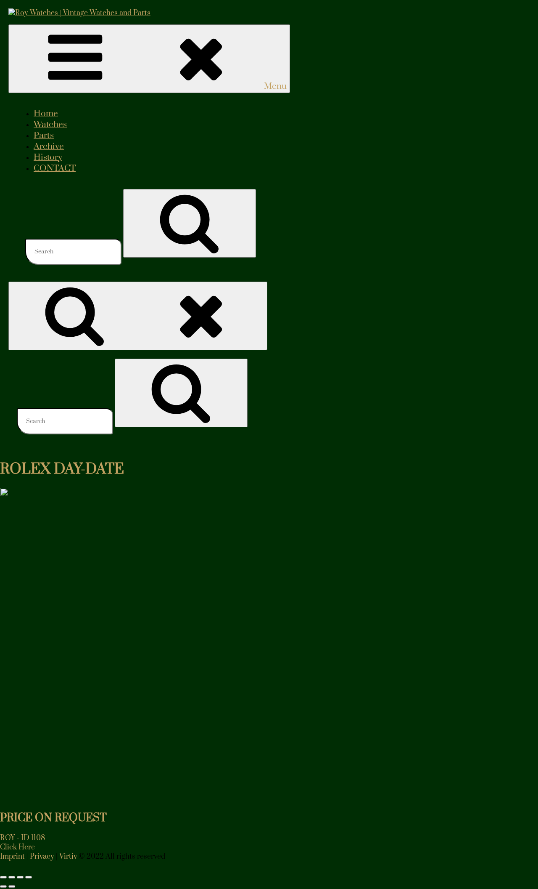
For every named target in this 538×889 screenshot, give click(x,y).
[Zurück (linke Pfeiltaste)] (3, 886)
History (48, 157)
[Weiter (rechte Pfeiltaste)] (11, 886)
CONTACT (55, 168)
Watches (50, 124)
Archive (49, 146)
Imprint (12, 856)
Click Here (17, 847)
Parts (44, 135)
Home (46, 113)
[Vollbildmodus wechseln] (11, 877)
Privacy (42, 856)
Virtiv (68, 856)
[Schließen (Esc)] (28, 877)
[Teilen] (20, 877)
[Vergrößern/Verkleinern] (3, 877)
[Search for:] (74, 251)
